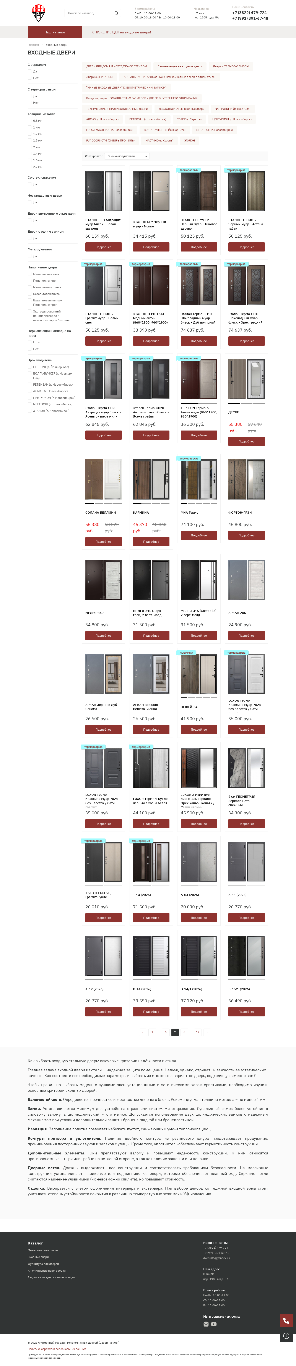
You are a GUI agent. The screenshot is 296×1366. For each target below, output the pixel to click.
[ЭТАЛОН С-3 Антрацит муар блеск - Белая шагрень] (103, 192)
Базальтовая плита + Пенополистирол (47, 302)
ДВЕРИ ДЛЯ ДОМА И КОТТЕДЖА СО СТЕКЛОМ (116, 66)
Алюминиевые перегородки (47, 1270)
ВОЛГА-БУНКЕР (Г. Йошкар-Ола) (164, 130)
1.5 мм (37, 140)
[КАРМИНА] (151, 480)
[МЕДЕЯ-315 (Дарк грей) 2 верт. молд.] (151, 580)
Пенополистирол (45, 281)
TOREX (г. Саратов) (189, 119)
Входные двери (38, 1257)
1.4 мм (37, 154)
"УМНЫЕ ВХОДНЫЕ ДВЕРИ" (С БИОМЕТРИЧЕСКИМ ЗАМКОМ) (126, 87)
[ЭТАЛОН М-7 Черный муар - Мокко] (151, 192)
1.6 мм (37, 160)
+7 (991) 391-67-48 (250, 18)
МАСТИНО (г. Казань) (159, 140)
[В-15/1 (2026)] (246, 957)
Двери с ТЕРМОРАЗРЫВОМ (231, 66)
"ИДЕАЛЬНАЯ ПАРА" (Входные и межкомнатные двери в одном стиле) (169, 77)
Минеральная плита (47, 287)
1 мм (36, 127)
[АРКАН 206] (246, 580)
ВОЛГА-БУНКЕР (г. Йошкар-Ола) (52, 375)
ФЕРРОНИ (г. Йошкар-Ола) (232, 109)
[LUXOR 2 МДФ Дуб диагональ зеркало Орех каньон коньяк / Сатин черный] (199, 769)
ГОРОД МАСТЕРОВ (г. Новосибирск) (109, 130)
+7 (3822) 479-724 (249, 12)
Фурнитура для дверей (43, 1264)
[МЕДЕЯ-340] (103, 580)
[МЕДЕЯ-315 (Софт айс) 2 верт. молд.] (199, 580)
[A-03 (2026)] (199, 863)
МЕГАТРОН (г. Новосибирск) (53, 404)
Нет (36, 78)
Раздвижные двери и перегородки (51, 1277)
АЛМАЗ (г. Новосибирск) (50, 391)
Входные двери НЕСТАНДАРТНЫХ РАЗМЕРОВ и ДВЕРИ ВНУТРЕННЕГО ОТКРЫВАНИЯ (141, 98)
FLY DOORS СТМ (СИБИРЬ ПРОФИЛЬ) (110, 140)
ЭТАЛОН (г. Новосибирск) (51, 411)
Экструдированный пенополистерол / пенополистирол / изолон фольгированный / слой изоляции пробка (51, 320)
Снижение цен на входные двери (180, 66)
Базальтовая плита (46, 294)
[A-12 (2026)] (103, 957)
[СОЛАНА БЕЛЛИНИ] (103, 480)
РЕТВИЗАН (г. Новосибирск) (53, 384)
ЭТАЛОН (189, 140)
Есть (36, 342)
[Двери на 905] (38, 13)
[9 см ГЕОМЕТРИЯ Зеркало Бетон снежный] (246, 769)
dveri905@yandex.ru (216, 1258)
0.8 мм (37, 121)
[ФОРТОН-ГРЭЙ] (246, 480)
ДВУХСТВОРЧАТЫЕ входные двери (182, 109)
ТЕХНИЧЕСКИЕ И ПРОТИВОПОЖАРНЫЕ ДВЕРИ (117, 109)
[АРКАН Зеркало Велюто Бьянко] (151, 674)
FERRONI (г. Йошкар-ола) (51, 367)
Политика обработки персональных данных (57, 1349)
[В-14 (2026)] (151, 957)
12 (198, 1032)
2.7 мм (37, 167)
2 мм (36, 147)
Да (35, 71)
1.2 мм (37, 134)
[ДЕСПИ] (246, 380)
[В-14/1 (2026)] (199, 957)
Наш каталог (54, 32)
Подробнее (104, 247)
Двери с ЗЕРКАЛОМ (99, 77)
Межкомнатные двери (43, 1250)
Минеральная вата (46, 274)
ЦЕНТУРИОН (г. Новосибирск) (54, 398)
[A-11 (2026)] (246, 863)
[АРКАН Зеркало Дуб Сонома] (103, 674)
